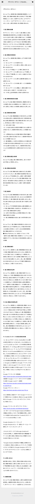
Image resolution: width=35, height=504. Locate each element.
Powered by (15, 495)
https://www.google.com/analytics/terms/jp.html (17, 376)
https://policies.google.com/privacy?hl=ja (15, 390)
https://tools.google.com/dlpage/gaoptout (15, 408)
